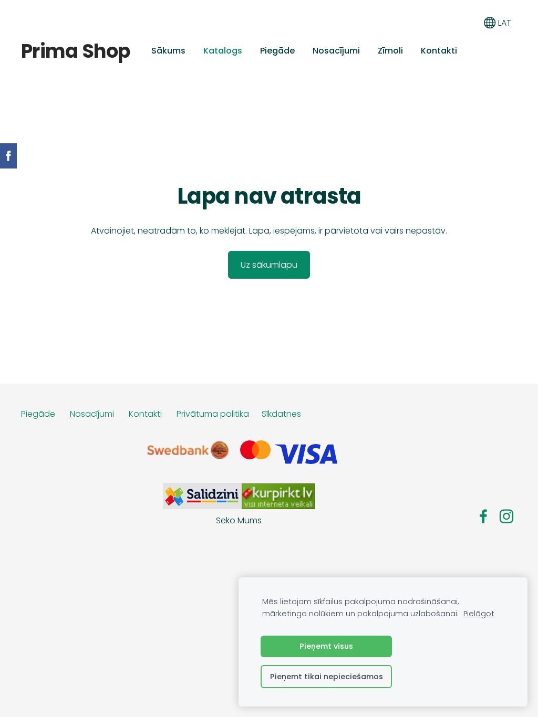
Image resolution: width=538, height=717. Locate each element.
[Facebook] (483, 516)
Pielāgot (478, 613)
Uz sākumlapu (269, 265)
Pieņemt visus (326, 646)
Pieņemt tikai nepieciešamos (326, 676)
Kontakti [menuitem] (439, 51)
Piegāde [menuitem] (277, 51)
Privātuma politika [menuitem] (213, 414)
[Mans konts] (466, 23)
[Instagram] (506, 516)
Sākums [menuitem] (168, 51)
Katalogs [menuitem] (222, 51)
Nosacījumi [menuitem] (336, 51)
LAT (503, 23)
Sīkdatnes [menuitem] (281, 414)
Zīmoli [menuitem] (390, 51)
